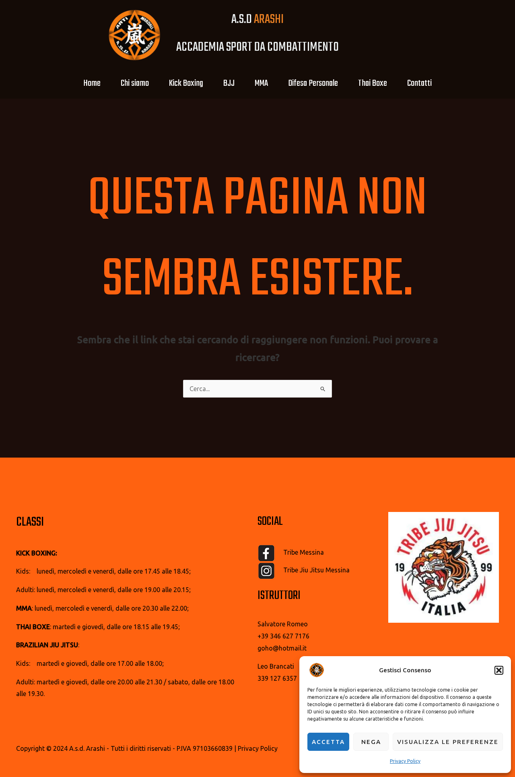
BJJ (229, 83)
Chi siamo (135, 83)
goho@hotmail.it (282, 648)
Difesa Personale (313, 83)
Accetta (328, 741)
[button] (499, 670)
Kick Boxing (186, 83)
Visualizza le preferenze (448, 741)
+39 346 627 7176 (283, 636)
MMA (261, 83)
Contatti (419, 83)
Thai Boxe (372, 83)
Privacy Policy (405, 761)
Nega (371, 741)
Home (92, 83)
